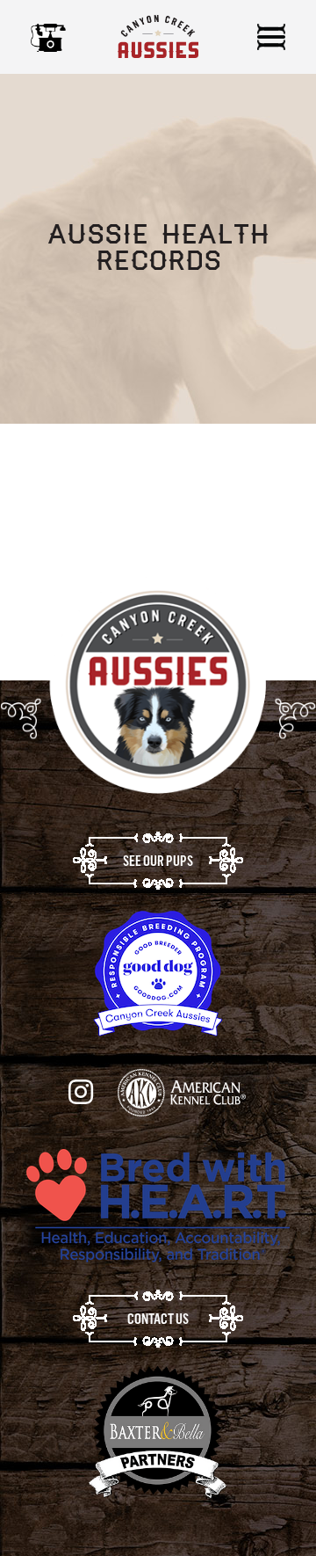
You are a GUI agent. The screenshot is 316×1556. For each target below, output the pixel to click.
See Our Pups (158, 860)
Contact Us (158, 1318)
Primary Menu (271, 37)
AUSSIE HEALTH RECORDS (99, 486)
